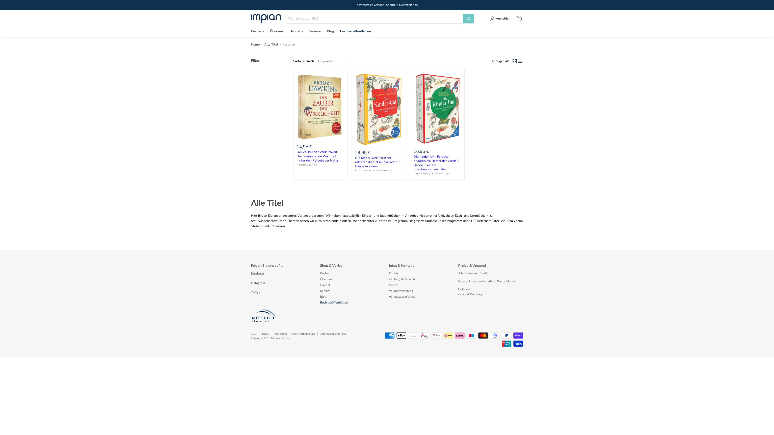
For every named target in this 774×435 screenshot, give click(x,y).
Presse (393, 285)
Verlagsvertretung (401, 291)
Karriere (315, 31)
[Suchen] (468, 18)
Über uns (276, 31)
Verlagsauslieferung (402, 297)
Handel (295, 31)
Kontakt (394, 273)
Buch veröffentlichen (355, 31)
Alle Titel (271, 44)
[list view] (520, 61)
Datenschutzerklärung (333, 334)
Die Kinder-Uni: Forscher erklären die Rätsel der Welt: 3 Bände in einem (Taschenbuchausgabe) (436, 163)
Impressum (280, 334)
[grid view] (514, 61)
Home (255, 44)
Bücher (256, 31)
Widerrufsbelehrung (303, 334)
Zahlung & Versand (402, 279)
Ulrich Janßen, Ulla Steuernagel (373, 170)
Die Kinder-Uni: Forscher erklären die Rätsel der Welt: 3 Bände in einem (377, 162)
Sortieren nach (303, 61)
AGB (253, 334)
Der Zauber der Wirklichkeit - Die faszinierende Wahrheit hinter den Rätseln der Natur (318, 156)
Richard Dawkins (307, 165)
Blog (330, 31)
